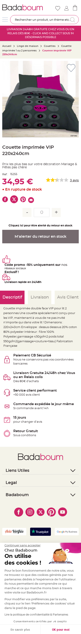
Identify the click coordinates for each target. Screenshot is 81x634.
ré (5, 268)
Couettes (50, 46)
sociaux (20, 268)
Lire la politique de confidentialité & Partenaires (36, 614)
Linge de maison (27, 46)
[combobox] (44, 19)
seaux (11, 268)
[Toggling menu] (5, 19)
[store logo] (22, 7)
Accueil (6, 46)
